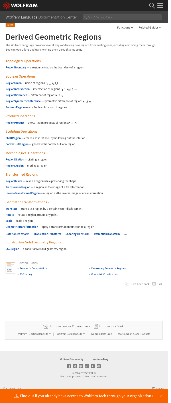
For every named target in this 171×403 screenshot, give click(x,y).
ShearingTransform (77, 234)
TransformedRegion (18, 187)
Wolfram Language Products (134, 333)
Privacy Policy (88, 372)
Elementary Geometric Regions (108, 268)
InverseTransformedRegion (23, 193)
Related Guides (148, 27)
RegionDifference (16, 95)
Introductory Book (111, 326)
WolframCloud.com (96, 376)
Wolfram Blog (100, 359)
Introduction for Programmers (70, 326)
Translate (12, 209)
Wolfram (16, 388)
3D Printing (26, 274)
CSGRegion (12, 249)
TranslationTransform (47, 234)
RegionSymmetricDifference (23, 101)
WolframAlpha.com (71, 376)
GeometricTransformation (22, 227)
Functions (123, 27)
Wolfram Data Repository (71, 333)
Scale (9, 221)
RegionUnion (14, 83)
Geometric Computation (33, 268)
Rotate (10, 215)
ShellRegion (13, 138)
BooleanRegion (15, 107)
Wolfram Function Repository (34, 333)
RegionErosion (15, 166)
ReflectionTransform (107, 234)
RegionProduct (15, 123)
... (125, 234)
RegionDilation (15, 159)
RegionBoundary (16, 67)
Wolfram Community (71, 359)
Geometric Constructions (105, 274)
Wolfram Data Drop (102, 333)
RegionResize (14, 181)
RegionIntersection (18, 89)
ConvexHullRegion (17, 144)
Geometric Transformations (27, 202)
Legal (75, 372)
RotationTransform (17, 234)
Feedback (140, 284)
